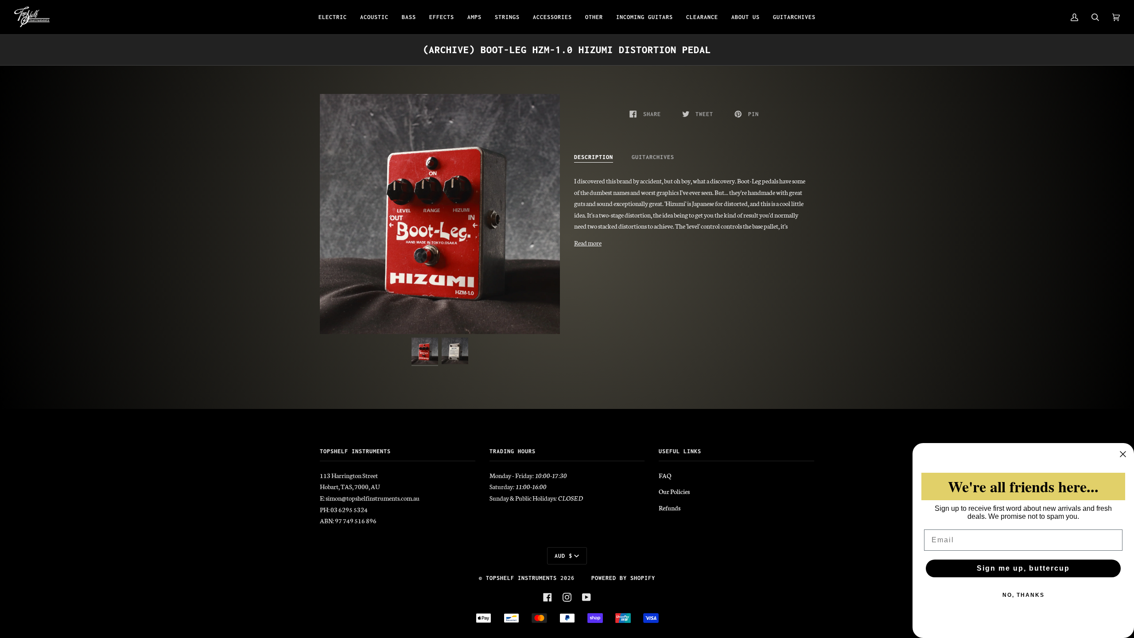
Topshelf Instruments (521, 578)
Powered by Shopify (623, 578)
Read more (588, 242)
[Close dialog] (1123, 454)
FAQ (665, 475)
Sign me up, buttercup (1023, 568)
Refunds (669, 507)
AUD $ (563, 555)
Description (593, 157)
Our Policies (674, 491)
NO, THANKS (1023, 595)
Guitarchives (653, 157)
